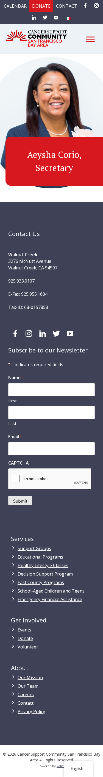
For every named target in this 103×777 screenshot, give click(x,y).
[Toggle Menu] (90, 39)
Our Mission (30, 677)
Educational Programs (40, 557)
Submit (20, 501)
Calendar (15, 6)
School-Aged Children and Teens (51, 591)
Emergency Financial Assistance (50, 599)
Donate (41, 6)
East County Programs (41, 582)
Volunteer (28, 647)
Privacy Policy (31, 711)
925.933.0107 (21, 281)
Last (12, 423)
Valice (61, 766)
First (12, 400)
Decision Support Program (45, 574)
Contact (66, 6)
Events (24, 630)
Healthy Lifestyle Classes (43, 565)
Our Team (28, 686)
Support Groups (34, 548)
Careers (26, 694)
